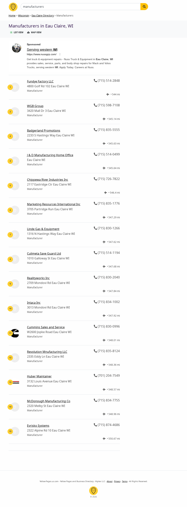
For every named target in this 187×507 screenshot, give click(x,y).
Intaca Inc (34, 303)
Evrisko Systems (38, 426)
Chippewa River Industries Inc (47, 180)
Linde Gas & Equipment (43, 229)
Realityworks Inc (38, 278)
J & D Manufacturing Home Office (50, 155)
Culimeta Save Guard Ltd (44, 253)
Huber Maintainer (39, 376)
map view (36, 32)
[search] (144, 6)
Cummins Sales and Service (46, 327)
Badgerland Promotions (43, 130)
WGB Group (35, 106)
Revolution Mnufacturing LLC (47, 352)
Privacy (117, 481)
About (109, 481)
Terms (124, 481)
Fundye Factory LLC (40, 81)
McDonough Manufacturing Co (48, 401)
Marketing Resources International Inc (53, 204)
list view (18, 32)
